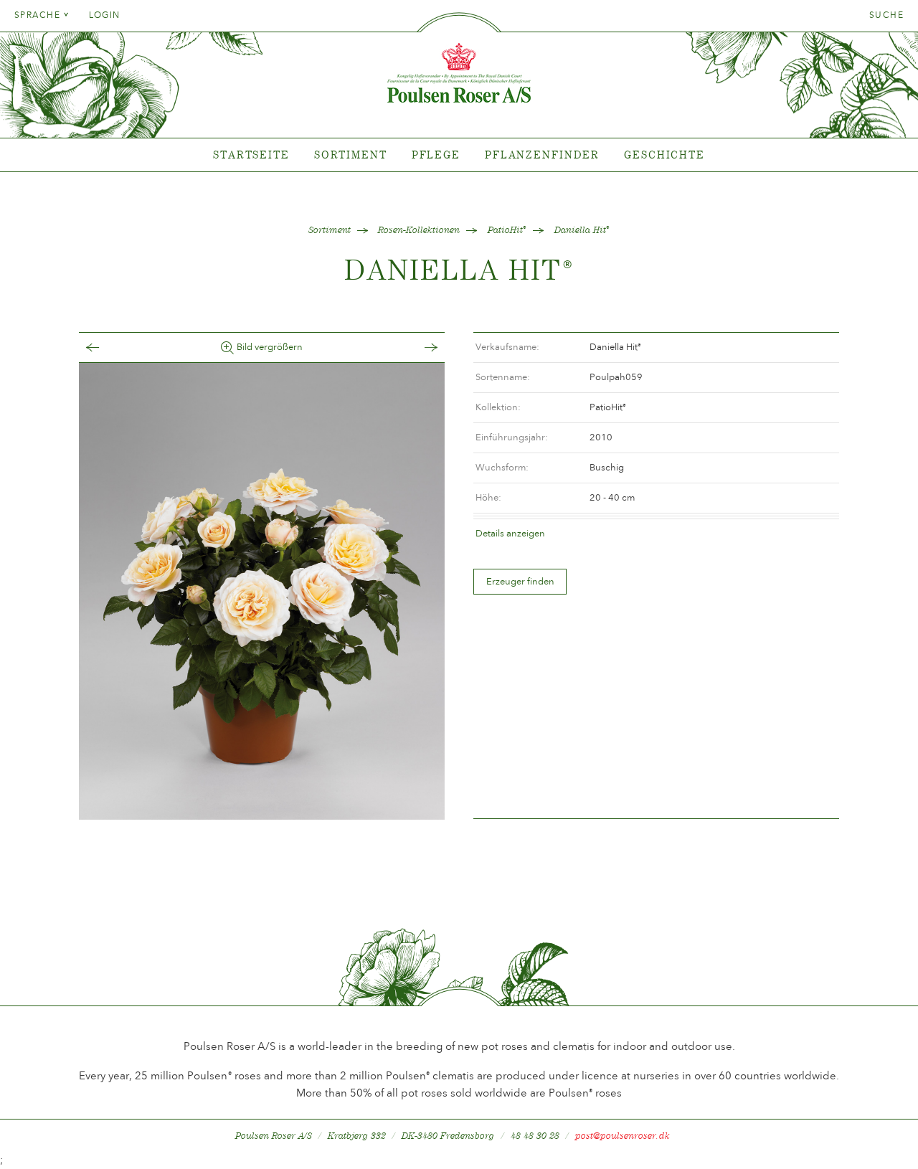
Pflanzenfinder (542, 154)
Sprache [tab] (39, 15)
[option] (262, 591)
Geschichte (664, 154)
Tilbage (106, 347)
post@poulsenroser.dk (622, 1135)
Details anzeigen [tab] (510, 533)
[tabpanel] (459, 155)
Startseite (251, 154)
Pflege (436, 154)
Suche (886, 15)
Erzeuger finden (520, 581)
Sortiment (350, 154)
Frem (416, 347)
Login (104, 15)
